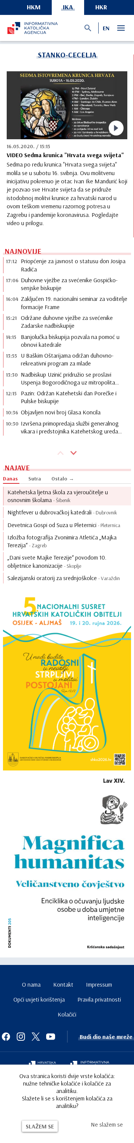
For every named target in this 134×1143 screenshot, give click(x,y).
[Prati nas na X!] (35, 1036)
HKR (101, 7)
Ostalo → (62, 478)
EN (106, 28)
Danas (10, 478)
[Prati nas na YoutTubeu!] (50, 1036)
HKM (34, 7)
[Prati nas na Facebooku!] (5, 1036)
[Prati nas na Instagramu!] (20, 1036)
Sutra (34, 478)
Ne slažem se (107, 1124)
